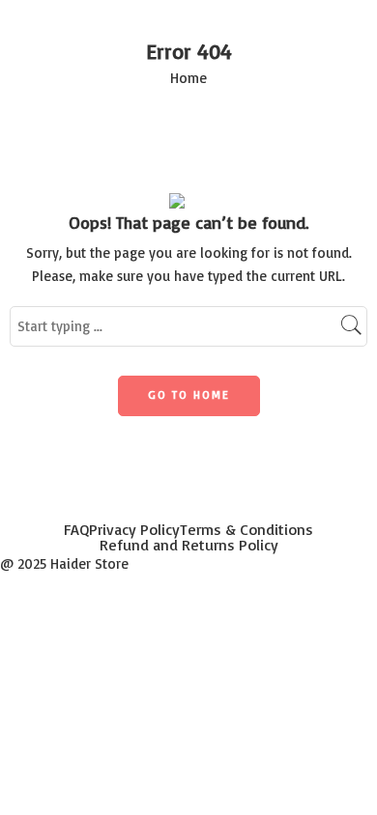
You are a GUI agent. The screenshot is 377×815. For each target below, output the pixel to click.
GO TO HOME (189, 394)
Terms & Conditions (246, 529)
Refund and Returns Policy (189, 544)
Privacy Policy (134, 529)
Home (188, 78)
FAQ (76, 529)
